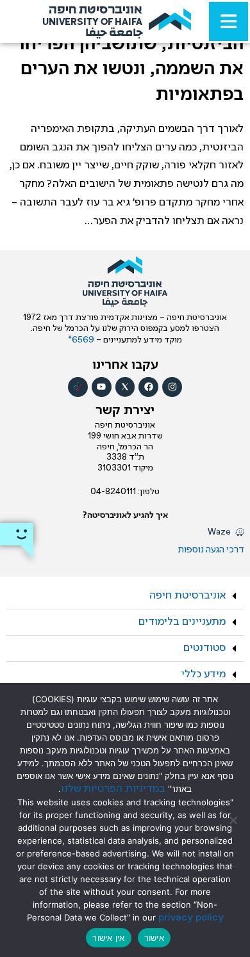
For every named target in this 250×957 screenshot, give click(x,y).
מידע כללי (203, 674)
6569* (82, 340)
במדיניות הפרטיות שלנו (113, 789)
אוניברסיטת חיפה (187, 595)
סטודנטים (204, 648)
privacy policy (191, 917)
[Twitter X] (125, 387)
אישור (154, 938)
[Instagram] (172, 387)
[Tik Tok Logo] (78, 387)
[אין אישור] (234, 820)
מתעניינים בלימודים (182, 622)
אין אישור (108, 938)
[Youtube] (102, 387)
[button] (125, 596)
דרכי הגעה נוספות (211, 550)
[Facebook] (148, 387)
